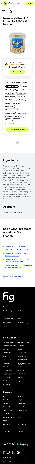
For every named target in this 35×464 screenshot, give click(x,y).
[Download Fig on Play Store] (22, 444)
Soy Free (9, 116)
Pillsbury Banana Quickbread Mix (16, 250)
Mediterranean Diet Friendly (24, 363)
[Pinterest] (18, 452)
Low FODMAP (22, 96)
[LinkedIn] (13, 452)
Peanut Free (17, 103)
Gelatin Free (10, 93)
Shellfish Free (21, 113)
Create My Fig (7, 311)
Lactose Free (10, 96)
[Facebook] (4, 452)
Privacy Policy (23, 457)
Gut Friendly (7, 407)
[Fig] (10, 10)
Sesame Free (10, 113)
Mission (20, 318)
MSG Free (21, 100)
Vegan (8, 119)
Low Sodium (7, 414)
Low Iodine (6, 363)
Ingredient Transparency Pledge (24, 323)
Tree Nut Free (18, 116)
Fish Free (26, 90)
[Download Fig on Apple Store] (9, 444)
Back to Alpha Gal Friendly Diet (14, 276)
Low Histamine (11, 100)
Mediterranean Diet (9, 417)
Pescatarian (10, 106)
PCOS (5, 421)
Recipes (5, 314)
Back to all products (10, 278)
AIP (4, 396)
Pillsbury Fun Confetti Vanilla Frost (17, 246)
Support (20, 314)
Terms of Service (14, 457)
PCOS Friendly (7, 370)
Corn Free (24, 86)
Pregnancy (6, 424)
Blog (19, 307)
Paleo (8, 103)
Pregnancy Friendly (12, 109)
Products (20, 311)
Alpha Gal (21, 396)
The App (5, 307)
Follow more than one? (17, 129)
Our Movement (8, 318)
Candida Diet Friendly (10, 345)
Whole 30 (21, 431)
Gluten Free (21, 93)
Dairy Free (9, 90)
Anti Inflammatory (23, 342)
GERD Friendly (22, 352)
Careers (5, 326)
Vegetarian (16, 119)
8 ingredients (14, 64)
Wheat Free (10, 123)
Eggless (17, 90)
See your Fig (17, 72)
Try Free (29, 3)
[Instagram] (8, 452)
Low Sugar (21, 414)
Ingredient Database (8, 461)
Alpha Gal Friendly (12, 86)
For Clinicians (7, 322)
